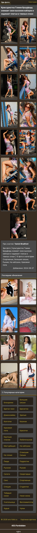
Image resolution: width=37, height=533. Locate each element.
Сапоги (7, 474)
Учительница (9, 502)
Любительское (26, 440)
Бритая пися (9, 409)
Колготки (8, 421)
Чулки (22, 508)
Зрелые (23, 415)
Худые (6, 508)
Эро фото (5, 2)
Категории (33, 2)
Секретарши (25, 474)
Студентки (24, 487)
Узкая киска (25, 496)
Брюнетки (24, 409)
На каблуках (25, 446)
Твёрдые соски (7, 494)
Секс (6, 480)
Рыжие (23, 468)
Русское (7, 468)
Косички (23, 421)
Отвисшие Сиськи (24, 453)
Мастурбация (9, 446)
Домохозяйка (9, 415)
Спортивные (25, 480)
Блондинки (8, 403)
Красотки (24, 431)
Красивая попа (8, 429)
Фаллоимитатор (26, 502)
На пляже (8, 455)
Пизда (6, 461)
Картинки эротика (28, 519)
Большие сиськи (23, 401)
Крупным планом (8, 438)
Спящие (7, 487)
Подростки (24, 461)
